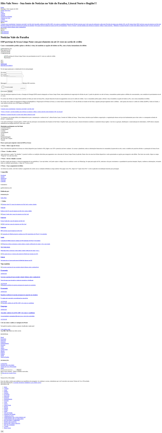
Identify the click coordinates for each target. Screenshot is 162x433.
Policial (3, 352)
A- (1, 60)
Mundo (3, 351)
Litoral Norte (4, 349)
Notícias (3, 15)
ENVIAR (10, 91)
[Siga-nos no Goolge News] (8, 373)
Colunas (3, 13)
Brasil (2, 337)
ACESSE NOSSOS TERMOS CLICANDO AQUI (27, 382)
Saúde (2, 355)
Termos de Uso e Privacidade (8, 366)
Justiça (2, 348)
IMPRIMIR (4, 64)
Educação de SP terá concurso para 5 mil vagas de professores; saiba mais (86, 24)
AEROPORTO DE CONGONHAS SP (14, 417)
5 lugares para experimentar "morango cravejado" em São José (17, 24)
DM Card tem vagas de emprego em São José (149, 24)
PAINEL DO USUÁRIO (7, 365)
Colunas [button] (6, 388)
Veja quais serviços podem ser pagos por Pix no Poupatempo (51, 25)
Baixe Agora (4, 21)
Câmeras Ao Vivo (5, 18)
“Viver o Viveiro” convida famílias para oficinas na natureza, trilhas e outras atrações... (90, 25)
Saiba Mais (4, 198)
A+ (2, 62)
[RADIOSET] (5, 31)
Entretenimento (5, 343)
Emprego (3, 342)
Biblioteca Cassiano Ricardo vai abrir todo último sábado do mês (131, 25)
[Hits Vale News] (5, 10)
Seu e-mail (3, 74)
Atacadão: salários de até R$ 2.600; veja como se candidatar (50, 24)
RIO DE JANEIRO (9, 425)
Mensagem (3, 83)
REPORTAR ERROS (7, 65)
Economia (3, 339)
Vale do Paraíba (5, 357)
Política (3, 354)
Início (2, 12)
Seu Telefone (4, 76)
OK (2, 431)
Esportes (3, 345)
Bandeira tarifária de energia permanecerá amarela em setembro (17, 25)
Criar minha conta (5, 329)
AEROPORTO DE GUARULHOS (13, 419)
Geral (2, 346)
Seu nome (3, 72)
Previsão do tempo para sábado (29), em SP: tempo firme (121, 24)
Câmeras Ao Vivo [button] (9, 416)
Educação (3, 340)
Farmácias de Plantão (6, 16)
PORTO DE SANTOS (10, 422)
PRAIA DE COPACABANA (12, 423)
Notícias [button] (6, 393)
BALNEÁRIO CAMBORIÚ (12, 420)
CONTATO (4, 363)
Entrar (2, 7)
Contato (3, 19)
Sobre (2, 368)
